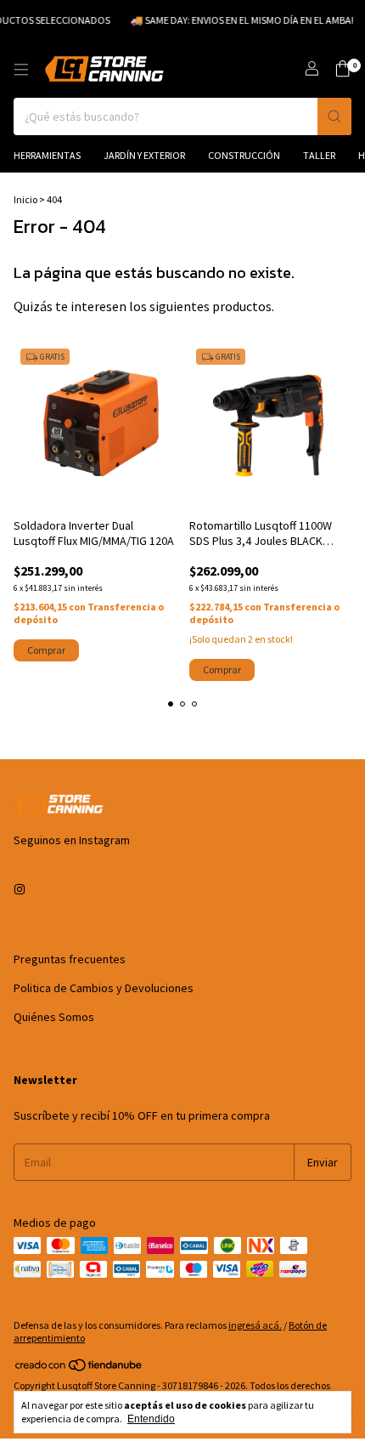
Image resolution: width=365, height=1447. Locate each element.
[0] (342, 70)
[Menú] (21, 69)
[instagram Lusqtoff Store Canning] (19, 889)
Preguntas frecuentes (70, 959)
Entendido (151, 1419)
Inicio (25, 199)
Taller (319, 155)
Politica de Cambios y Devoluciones (104, 988)
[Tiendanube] (79, 1368)
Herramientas (47, 155)
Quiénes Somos (54, 1016)
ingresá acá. (255, 1325)
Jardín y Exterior (144, 155)
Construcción (244, 155)
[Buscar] (334, 116)
